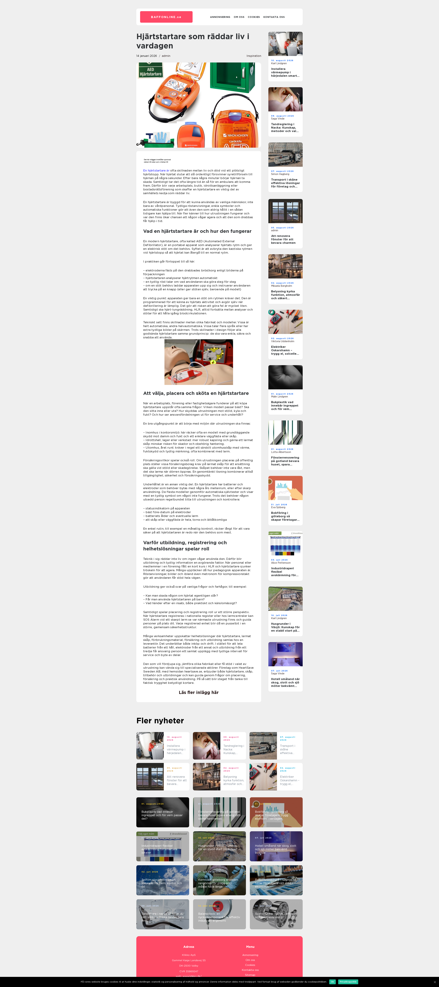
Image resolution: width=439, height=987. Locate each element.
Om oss (239, 17)
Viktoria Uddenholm (282, 341)
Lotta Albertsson (281, 452)
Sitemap (250, 975)
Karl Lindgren (279, 63)
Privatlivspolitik (348, 981)
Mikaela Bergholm (281, 286)
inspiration (254, 56)
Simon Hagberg (280, 174)
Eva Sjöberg (278, 507)
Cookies (254, 17)
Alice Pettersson (281, 563)
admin (166, 56)
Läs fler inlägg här (199, 692)
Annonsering (220, 17)
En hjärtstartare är (156, 170)
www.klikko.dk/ (192, 976)
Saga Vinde (277, 118)
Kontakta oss (274, 17)
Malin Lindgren (279, 396)
